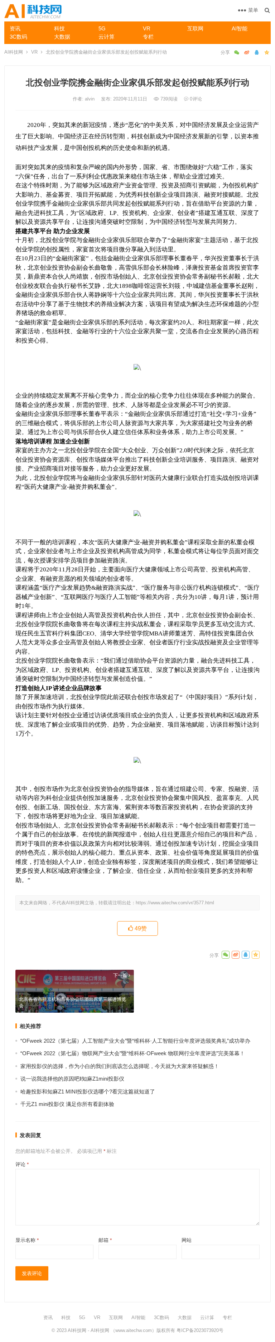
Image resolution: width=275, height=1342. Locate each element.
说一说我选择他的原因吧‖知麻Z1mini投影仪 (72, 1079)
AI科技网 (13, 52)
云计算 (106, 37)
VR (146, 28)
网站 (187, 1240)
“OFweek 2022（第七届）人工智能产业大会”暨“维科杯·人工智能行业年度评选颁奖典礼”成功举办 (135, 1041)
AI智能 (239, 28)
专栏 (148, 37)
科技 (59, 28)
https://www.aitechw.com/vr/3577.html (175, 902)
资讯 (15, 28)
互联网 (195, 28)
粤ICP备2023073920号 (199, 1330)
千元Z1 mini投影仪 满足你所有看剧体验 (67, 1104)
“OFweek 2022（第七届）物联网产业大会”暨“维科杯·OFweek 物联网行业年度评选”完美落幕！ (132, 1053)
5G (102, 28)
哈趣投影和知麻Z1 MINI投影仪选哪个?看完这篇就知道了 (87, 1091)
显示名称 (27, 1240)
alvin (90, 99)
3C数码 (18, 37)
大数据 (62, 37)
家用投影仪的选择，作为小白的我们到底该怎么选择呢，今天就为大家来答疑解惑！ (119, 1066)
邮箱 (105, 1240)
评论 (22, 1164)
